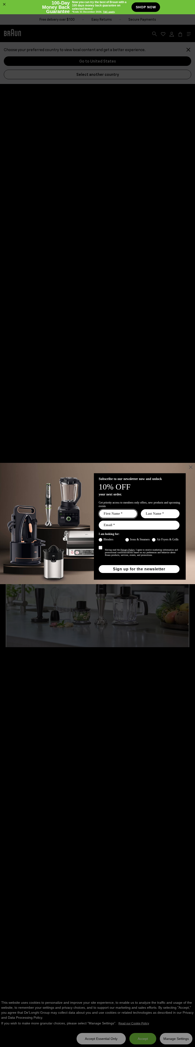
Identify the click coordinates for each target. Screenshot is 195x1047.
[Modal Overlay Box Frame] (97, 7)
